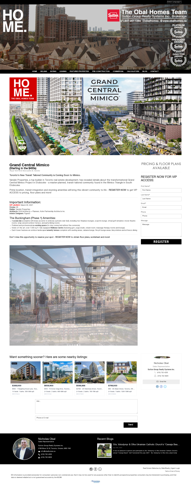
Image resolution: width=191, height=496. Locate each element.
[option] (74, 295)
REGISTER (161, 241)
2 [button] (70, 345)
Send (130, 425)
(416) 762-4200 (162, 372)
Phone (143, 212)
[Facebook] (95, 469)
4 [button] (74, 345)
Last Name (145, 195)
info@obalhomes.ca (48, 451)
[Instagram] (91, 469)
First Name (145, 186)
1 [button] (67, 345)
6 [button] (79, 345)
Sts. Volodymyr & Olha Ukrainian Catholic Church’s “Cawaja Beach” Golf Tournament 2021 (146, 445)
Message (144, 220)
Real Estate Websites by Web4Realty (156, 468)
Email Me (163, 382)
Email (143, 203)
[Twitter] (100, 469)
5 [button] (77, 345)
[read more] (173, 453)
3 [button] (72, 345)
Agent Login (175, 468)
